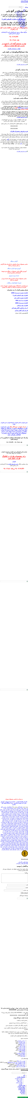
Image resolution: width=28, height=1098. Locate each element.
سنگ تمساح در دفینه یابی (7, 823)
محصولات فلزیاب (21, 1053)
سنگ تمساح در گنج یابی (22, 824)
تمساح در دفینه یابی (16, 815)
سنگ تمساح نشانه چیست (10, 824)
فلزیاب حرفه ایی (20, 834)
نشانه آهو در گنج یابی (23, 862)
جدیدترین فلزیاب (5, 818)
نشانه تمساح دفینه (23, 842)
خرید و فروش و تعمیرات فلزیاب (19, 131)
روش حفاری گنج (21, 1065)
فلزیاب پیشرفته (10, 833)
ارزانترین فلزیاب (21, 20)
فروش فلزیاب (14, 830)
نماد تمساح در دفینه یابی (8, 846)
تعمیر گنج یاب (21, 812)
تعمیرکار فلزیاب (5, 812)
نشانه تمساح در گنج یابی (6, 841)
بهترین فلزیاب (19, 808)
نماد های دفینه (13, 849)
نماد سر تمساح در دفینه (22, 849)
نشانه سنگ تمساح (21, 844)
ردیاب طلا (10, 822)
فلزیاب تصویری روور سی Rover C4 (16, 1062)
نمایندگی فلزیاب (5, 849)
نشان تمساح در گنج (13, 838)
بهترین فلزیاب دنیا (17, 809)
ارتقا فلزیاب (9, 807)
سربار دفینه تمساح (18, 823)
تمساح (18, 813)
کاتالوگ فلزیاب (21, 1050)
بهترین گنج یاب (9, 809)
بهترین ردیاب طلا (21, 1061)
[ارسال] (24, 1074)
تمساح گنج (25, 818)
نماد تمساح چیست (15, 845)
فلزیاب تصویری (18, 12)
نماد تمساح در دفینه (19, 846)
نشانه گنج (26, 7)
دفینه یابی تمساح (9, 820)
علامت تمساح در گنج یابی (22, 829)
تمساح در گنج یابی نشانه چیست (16, 816)
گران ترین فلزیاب (18, 837)
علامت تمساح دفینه (10, 829)
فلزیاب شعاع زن (11, 834)
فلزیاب (14, 461)
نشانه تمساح (21, 840)
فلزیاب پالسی (18, 833)
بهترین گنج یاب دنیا (18, 811)
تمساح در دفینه (12, 813)
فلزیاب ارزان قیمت (13, 831)
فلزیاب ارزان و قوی (20, 1066)
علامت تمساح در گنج (7, 827)
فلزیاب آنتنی (21, 831)
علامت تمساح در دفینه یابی (18, 827)
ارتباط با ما (22, 26)
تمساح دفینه (5, 816)
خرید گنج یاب (13, 819)
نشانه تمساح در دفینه (12, 840)
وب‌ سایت (25, 890)
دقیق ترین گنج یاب (17, 822)
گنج (21, 143)
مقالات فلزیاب (21, 1054)
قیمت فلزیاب (16, 835)
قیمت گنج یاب (9, 835)
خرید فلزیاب (19, 819)
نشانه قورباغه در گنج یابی (22, 863)
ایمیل (27, 887)
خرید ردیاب (25, 819)
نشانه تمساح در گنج (16, 841)
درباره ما (23, 1093)
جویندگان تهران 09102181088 (24, 1)
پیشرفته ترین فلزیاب (9, 811)
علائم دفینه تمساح (14, 826)
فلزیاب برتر (5, 831)
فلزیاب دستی (22, 1049)
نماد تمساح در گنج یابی (16, 848)
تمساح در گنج (8, 815)
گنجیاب (20, 18)
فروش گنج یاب (6, 830)
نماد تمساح (22, 845)
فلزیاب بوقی (25, 833)
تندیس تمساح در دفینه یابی (16, 818)
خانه (24, 1075)
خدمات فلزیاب (21, 1043)
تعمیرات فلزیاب (13, 812)
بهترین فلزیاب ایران (11, 808)
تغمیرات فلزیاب (24, 813)
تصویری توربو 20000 (23, 107)
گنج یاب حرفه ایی (9, 837)
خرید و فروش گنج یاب (19, 820)
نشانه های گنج (12, 844)
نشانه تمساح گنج (15, 842)
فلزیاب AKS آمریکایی (20, 1063)
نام (27, 884)
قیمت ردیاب (23, 835)
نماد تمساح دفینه (6, 848)
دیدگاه (26, 873)
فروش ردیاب (21, 830)
